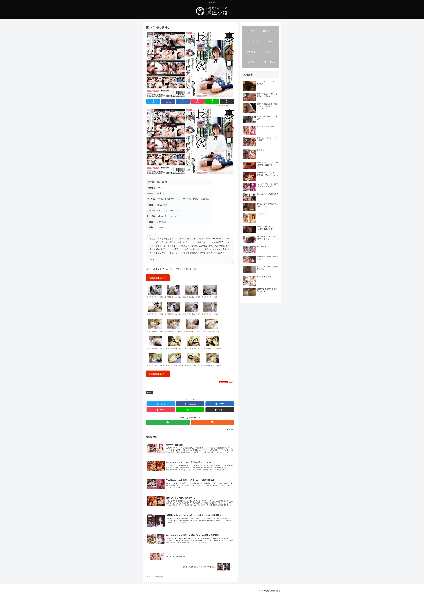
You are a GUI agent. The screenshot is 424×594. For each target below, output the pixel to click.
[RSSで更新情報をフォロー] (212, 422)
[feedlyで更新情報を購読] (168, 422)
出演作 (150, 392)
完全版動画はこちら (158, 278)
